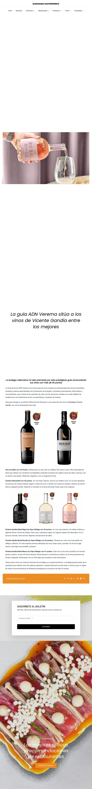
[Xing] (80, 578)
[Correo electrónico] (84, 578)
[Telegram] (77, 578)
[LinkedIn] (71, 578)
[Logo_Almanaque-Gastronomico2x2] (46, 3)
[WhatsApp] (74, 578)
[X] (68, 578)
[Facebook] (64, 578)
